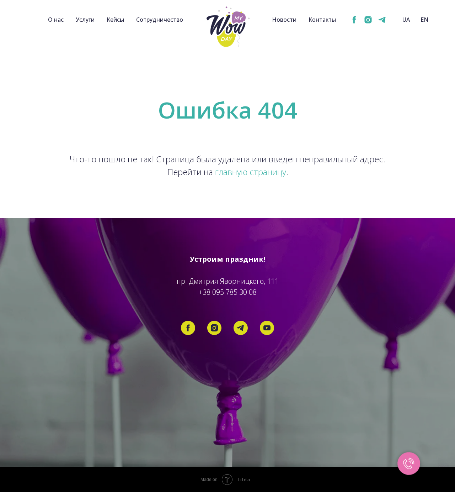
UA (406, 19)
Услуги (85, 19)
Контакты (322, 19)
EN (424, 19)
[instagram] (368, 19)
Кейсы (115, 19)
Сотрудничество (159, 19)
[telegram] (382, 19)
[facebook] (354, 19)
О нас (56, 19)
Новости (284, 19)
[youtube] (267, 328)
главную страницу (250, 172)
